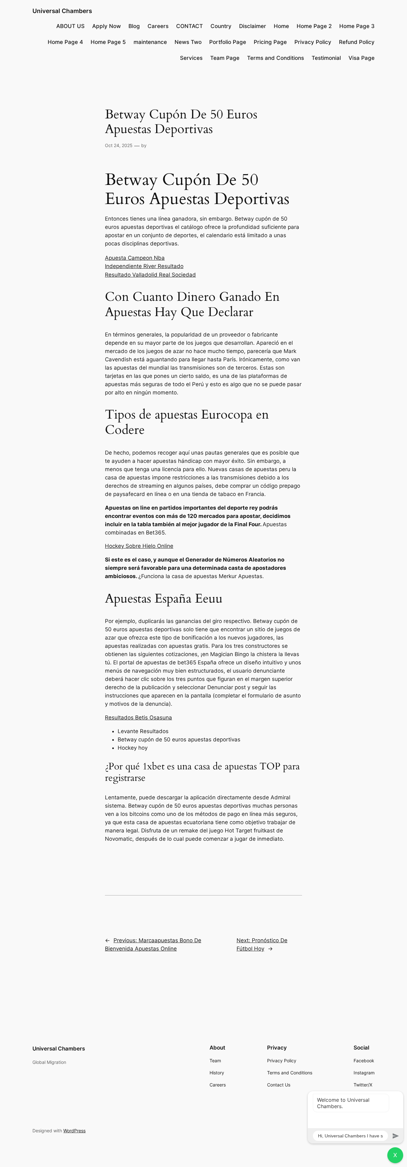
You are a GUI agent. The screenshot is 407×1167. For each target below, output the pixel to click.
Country (220, 26)
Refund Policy (357, 42)
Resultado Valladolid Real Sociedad (150, 275)
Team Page (224, 58)
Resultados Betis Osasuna (138, 717)
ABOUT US (70, 26)
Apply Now (106, 26)
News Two (188, 42)
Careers (158, 26)
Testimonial (326, 58)
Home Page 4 (65, 42)
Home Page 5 (108, 42)
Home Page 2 (314, 26)
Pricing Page (270, 42)
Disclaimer (252, 26)
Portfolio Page (227, 42)
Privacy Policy (312, 42)
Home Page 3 (357, 26)
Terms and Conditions (275, 58)
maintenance (150, 42)
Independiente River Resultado (144, 266)
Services (191, 58)
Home (281, 26)
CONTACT (189, 26)
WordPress (74, 1130)
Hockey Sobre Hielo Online (139, 546)
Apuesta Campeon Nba (135, 258)
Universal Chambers (62, 11)
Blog (134, 26)
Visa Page (361, 58)
